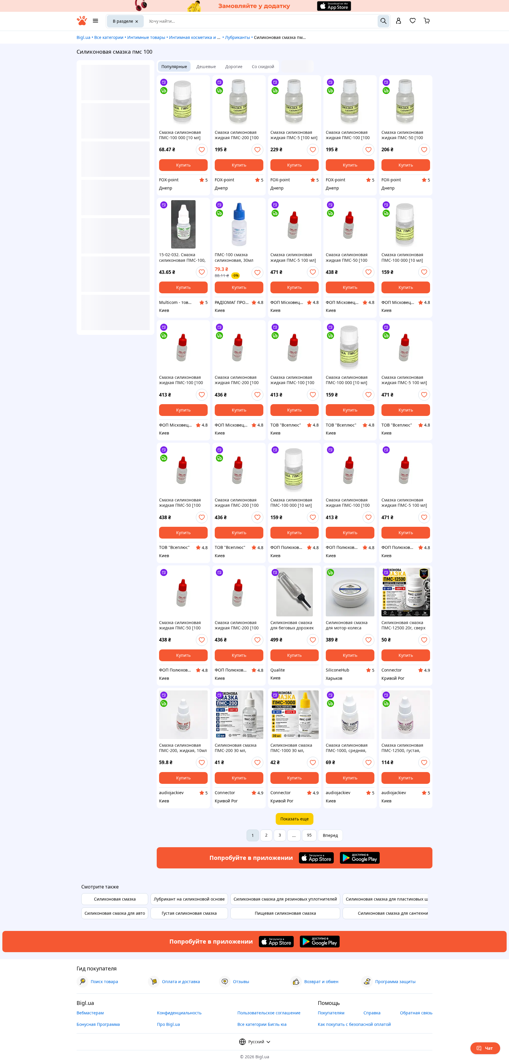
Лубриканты (237, 37)
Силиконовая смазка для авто (115, 913)
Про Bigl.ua (168, 1024)
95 (309, 835)
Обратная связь (416, 1013)
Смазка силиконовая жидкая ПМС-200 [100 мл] (237, 135)
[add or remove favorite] (202, 150)
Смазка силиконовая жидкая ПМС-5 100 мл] (293, 257)
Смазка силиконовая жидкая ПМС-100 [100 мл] (348, 135)
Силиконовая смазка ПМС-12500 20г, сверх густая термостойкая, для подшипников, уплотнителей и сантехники (403, 625)
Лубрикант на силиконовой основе (189, 899)
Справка (372, 1013)
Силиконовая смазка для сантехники (395, 913)
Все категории (108, 37)
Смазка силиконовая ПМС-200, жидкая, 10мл (183, 748)
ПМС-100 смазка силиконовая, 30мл (234, 257)
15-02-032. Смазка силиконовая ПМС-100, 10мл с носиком (182, 257)
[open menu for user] (398, 21)
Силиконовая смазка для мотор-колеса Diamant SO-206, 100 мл (350, 625)
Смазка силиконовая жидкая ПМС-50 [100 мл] (402, 135)
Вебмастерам (90, 1013)
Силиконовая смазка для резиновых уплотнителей (285, 899)
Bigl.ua (83, 37)
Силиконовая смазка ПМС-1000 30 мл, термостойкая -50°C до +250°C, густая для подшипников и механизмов (293, 748)
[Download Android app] (360, 858)
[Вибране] (413, 22)
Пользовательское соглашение (268, 1013)
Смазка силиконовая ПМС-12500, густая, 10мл (402, 748)
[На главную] (82, 24)
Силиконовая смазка (115, 899)
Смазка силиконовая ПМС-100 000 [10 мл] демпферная (180, 135)
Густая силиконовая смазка (189, 913)
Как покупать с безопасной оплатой (354, 1024)
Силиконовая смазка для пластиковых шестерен (395, 899)
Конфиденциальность (179, 1013)
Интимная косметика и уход (197, 37)
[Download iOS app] (316, 858)
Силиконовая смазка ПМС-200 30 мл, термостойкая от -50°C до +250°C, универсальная (237, 748)
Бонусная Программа (98, 1024)
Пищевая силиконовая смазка (285, 913)
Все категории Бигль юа (262, 1024)
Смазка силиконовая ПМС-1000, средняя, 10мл (347, 748)
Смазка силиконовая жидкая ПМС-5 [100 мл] (294, 135)
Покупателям (331, 1013)
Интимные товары (146, 37)
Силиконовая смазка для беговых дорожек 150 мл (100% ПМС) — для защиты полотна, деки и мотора (292, 625)
